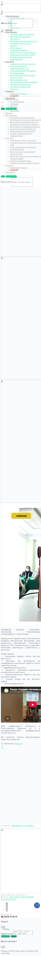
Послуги (9, 138)
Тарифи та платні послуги (23, 140)
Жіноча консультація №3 (22, 131)
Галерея (14, 104)
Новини (9, 165)
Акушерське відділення (22, 117)
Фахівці (9, 30)
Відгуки (14, 106)
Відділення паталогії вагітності (25, 120)
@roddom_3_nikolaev (23, 825)
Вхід (3, 109)
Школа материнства (20, 161)
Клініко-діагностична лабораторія (21, 134)
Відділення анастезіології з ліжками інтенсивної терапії (24, 123)
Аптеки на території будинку (24, 163)
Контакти (10, 98)
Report (14, 936)
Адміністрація (17, 102)
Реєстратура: (6, 914)
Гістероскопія (17, 149)
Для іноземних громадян (23, 147)
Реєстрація (11, 176)
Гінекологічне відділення (23, 129)
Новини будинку (18, 168)
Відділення (11, 115)
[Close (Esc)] (3, 927)
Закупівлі (14, 111)
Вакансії (14, 108)
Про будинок (12, 99)
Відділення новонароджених (25, 127)
